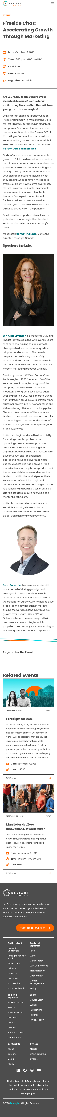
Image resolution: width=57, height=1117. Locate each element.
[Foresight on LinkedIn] (18, 1070)
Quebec (12, 1027)
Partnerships (14, 983)
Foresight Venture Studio (17, 957)
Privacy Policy (37, 1019)
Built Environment (39, 965)
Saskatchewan (15, 1012)
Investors (12, 973)
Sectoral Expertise (35, 944)
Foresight (15, 1103)
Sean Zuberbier (12, 585)
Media (11, 1058)
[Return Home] (12, 4)
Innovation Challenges (13, 949)
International (14, 1037)
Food (32, 950)
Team (11, 1063)
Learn (33, 994)
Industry (12, 968)
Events (33, 1004)
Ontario (11, 1022)
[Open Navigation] (52, 4)
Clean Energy (36, 960)
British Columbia (16, 1002)
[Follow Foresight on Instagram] (32, 1070)
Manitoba (12, 1017)
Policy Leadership (16, 988)
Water (33, 955)
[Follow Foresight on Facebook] (25, 1070)
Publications (36, 1009)
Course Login (36, 999)
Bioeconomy (36, 975)
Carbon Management (37, 982)
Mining (33, 988)
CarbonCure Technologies (19, 148)
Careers (12, 1053)
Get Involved (15, 943)
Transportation (37, 970)
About (11, 1048)
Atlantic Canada (16, 1032)
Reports (34, 1014)
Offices (34, 1043)
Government (14, 963)
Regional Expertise (13, 996)
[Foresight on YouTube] (39, 1070)
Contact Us (14, 1043)
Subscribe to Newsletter (32, 927)
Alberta (11, 1007)
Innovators (13, 978)
